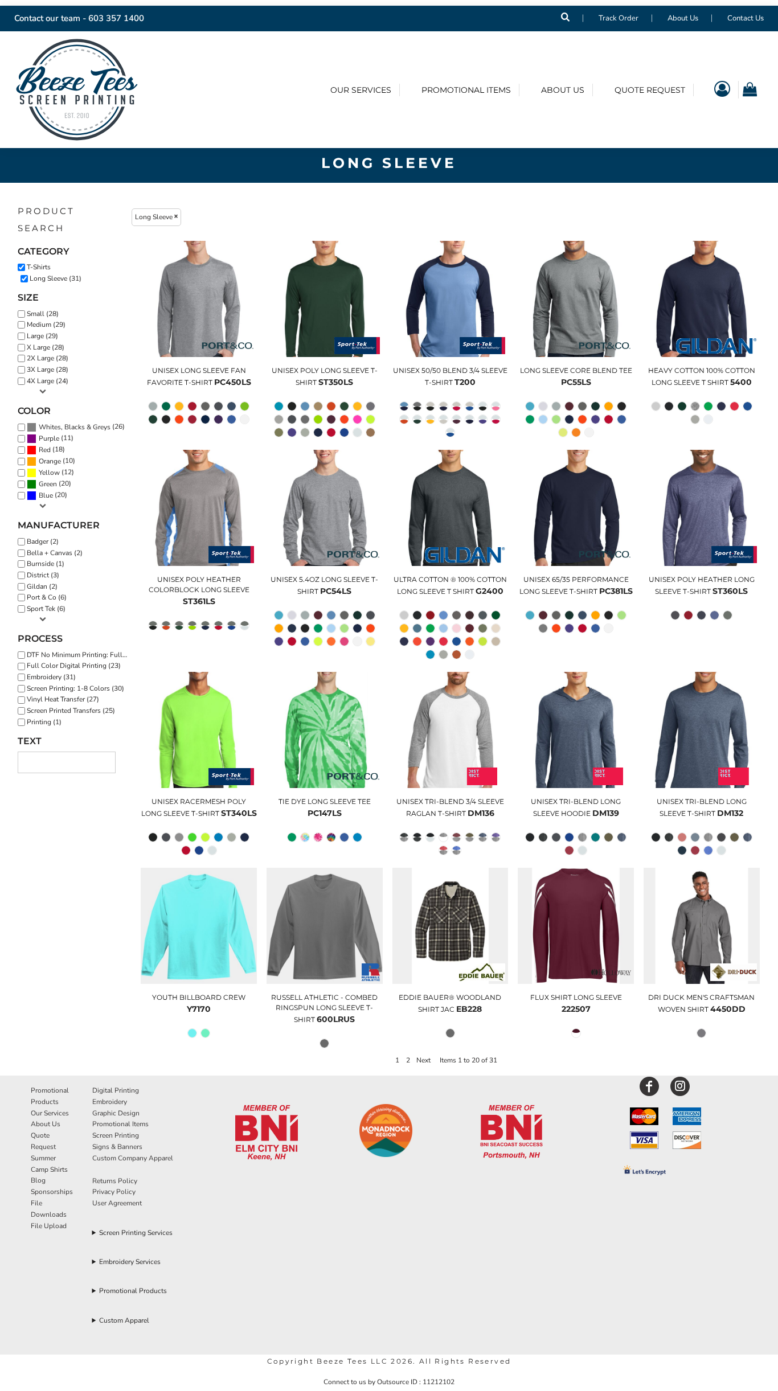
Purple (49, 438)
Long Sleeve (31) (55, 278)
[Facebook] (649, 1086)
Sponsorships (52, 1191)
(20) (55, 484)
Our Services (50, 1113)
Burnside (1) (45, 563)
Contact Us (745, 18)
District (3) (43, 575)
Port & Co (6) (47, 597)
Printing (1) (44, 722)
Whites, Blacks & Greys (74, 427)
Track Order (618, 18)
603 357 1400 (116, 18)
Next (423, 1060)
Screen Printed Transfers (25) (71, 710)
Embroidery (109, 1101)
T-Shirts (39, 267)
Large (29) (42, 335)
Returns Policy (114, 1180)
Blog (38, 1180)
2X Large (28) (47, 358)
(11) (56, 438)
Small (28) (43, 313)
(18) (52, 449)
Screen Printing (115, 1135)
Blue (46, 495)
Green (48, 484)
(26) (82, 427)
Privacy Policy (114, 1191)
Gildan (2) (42, 586)
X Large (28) (45, 347)
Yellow (49, 472)
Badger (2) (43, 541)
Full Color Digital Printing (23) (74, 665)
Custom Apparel (124, 1320)
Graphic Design (116, 1113)
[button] (266, 1133)
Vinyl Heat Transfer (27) (63, 699)
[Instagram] (680, 1086)
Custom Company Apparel (132, 1158)
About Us (683, 18)
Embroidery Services (130, 1261)
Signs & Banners (117, 1146)
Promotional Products (133, 1290)
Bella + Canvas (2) (55, 552)
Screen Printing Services (136, 1232)
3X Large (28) (47, 369)
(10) (57, 461)
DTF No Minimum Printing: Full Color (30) (80, 654)
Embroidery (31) (51, 677)
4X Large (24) (47, 380)
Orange (50, 461)
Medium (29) (46, 324)
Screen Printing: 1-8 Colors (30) (75, 688)
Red (45, 449)
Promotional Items (120, 1124)
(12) (56, 472)
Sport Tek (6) (46, 608)
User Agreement (117, 1203)
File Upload (49, 1225)
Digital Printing (115, 1090)
